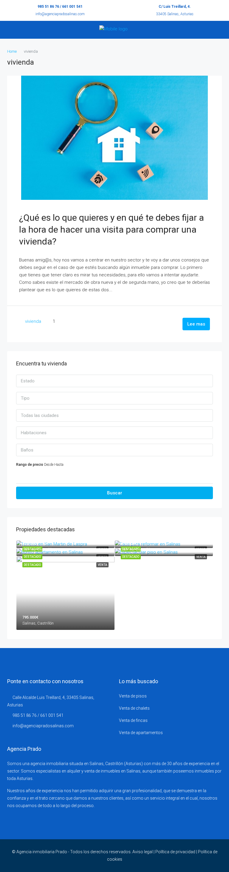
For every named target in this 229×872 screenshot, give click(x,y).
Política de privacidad (175, 851)
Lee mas (196, 324)
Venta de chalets (134, 708)
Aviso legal (142, 851)
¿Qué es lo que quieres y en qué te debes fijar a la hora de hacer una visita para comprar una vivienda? (111, 229)
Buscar (114, 493)
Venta (200, 556)
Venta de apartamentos (141, 732)
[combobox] (114, 381)
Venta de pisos (133, 696)
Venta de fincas (133, 720)
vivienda (33, 321)
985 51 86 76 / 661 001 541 (60, 6)
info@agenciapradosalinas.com (60, 14)
